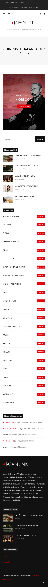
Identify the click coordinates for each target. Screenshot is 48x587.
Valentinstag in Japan (24, 196)
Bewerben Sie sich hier (31, 7)
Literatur (27, 95)
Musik (6, 335)
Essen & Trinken (11, 241)
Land (5, 292)
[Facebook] (40, 13)
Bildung (7, 224)
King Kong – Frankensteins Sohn (29, 422)
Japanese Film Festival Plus (26, 186)
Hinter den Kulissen (13, 275)
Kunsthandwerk (12, 284)
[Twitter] (44, 13)
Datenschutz (7, 579)
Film (5, 250)
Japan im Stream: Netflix (14, 3)
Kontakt (6, 562)
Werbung (8, 394)
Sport (6, 377)
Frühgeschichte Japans (25, 441)
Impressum (35, 575)
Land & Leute (9, 301)
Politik (7, 343)
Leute (18, 95)
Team (5, 556)
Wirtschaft (9, 402)
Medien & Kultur (11, 326)
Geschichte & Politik (14, 267)
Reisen (6, 352)
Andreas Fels (8, 422)
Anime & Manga (11, 216)
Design (6, 233)
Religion (7, 360)
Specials (7, 368)
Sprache (7, 385)
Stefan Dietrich (9, 428)
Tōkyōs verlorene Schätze (26, 166)
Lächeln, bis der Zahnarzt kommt (25, 434)
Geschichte (9, 258)
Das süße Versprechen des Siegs (28, 155)
